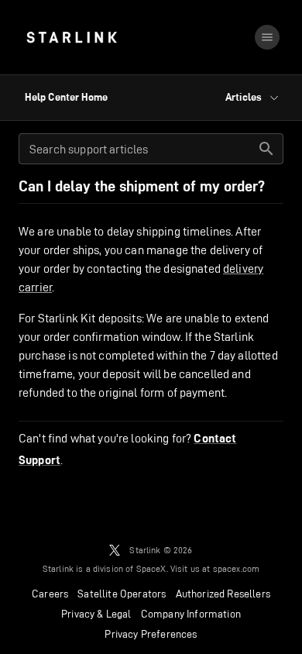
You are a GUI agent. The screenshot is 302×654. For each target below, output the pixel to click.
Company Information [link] (191, 614)
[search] (266, 148)
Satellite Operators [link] (121, 593)
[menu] (267, 37)
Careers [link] (50, 593)
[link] (71, 37)
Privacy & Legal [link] (96, 614)
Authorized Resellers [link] (223, 593)
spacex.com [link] (236, 568)
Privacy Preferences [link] (151, 634)
